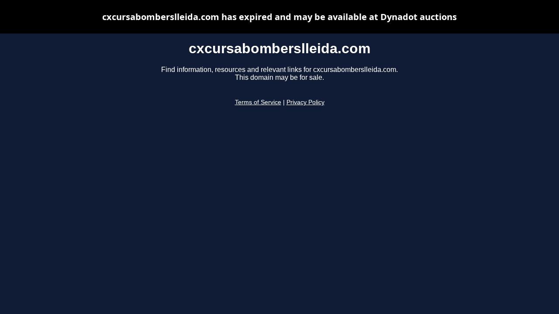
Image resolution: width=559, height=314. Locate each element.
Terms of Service (258, 102)
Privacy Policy (305, 102)
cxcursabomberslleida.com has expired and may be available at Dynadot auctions (279, 17)
